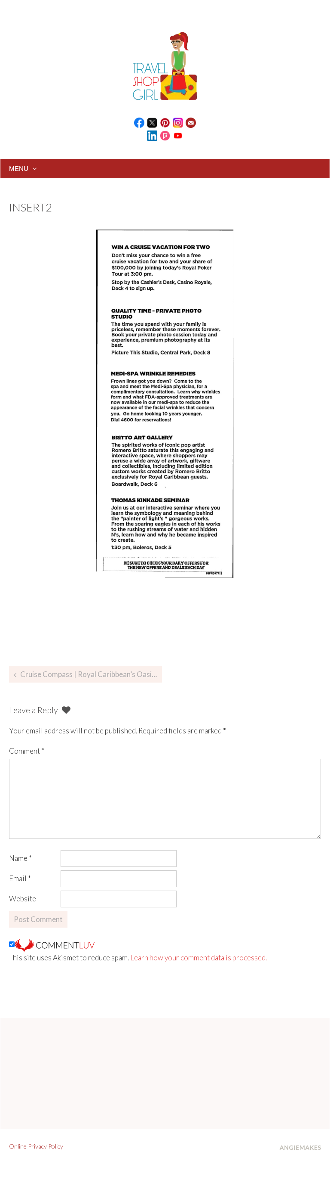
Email (20, 878)
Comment (26, 750)
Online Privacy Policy (36, 1146)
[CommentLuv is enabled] (55, 944)
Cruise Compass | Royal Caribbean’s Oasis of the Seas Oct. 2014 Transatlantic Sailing (91, 674)
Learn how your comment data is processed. (198, 957)
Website (22, 898)
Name (20, 858)
